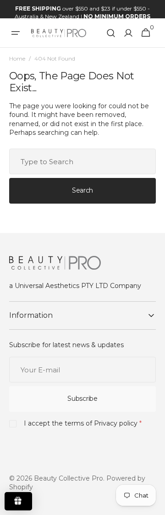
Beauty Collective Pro (68, 478)
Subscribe (82, 398)
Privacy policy (116, 423)
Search (82, 190)
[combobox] (82, 161)
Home (17, 58)
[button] (16, 33)
